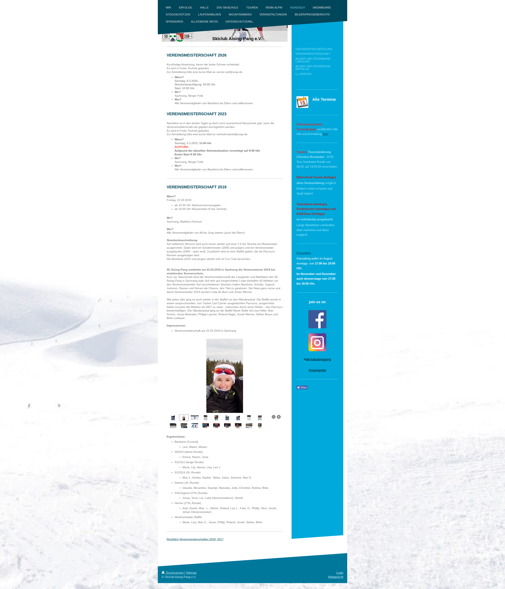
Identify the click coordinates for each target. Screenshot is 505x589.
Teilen (303, 387)
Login (339, 572)
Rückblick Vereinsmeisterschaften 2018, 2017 (195, 539)
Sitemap (191, 572)
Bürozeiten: (303, 253)
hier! (325, 134)
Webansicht (335, 577)
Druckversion (174, 572)
